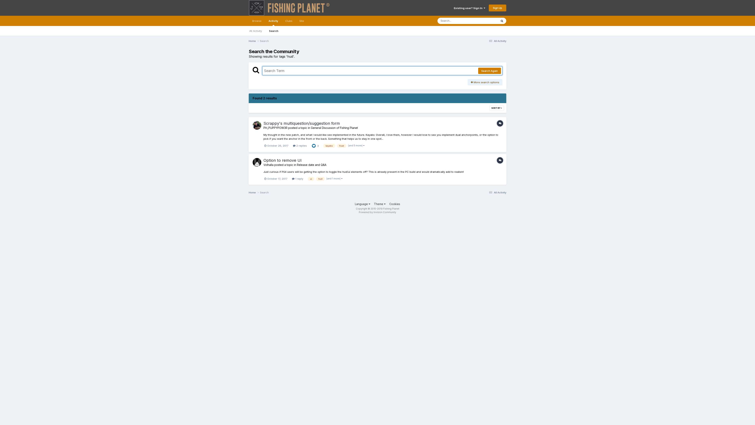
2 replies (301, 145)
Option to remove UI (282, 160)
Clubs (288, 20)
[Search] (502, 21)
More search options (486, 82)
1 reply (299, 178)
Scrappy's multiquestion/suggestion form (301, 123)
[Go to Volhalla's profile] (257, 162)
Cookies (394, 204)
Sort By (496, 108)
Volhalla (268, 164)
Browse (256, 20)
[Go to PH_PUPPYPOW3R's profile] (257, 125)
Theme (379, 204)
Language (362, 204)
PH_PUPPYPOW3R (275, 127)
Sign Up (497, 7)
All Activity (255, 30)
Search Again (489, 70)
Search (273, 30)
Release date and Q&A (311, 164)
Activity (273, 20)
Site (301, 20)
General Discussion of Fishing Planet (334, 127)
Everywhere (485, 20)
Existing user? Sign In (469, 8)
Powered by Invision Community (377, 212)
